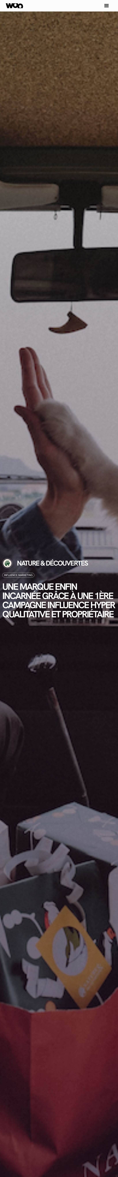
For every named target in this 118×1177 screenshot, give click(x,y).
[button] (106, 5)
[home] (14, 5)
